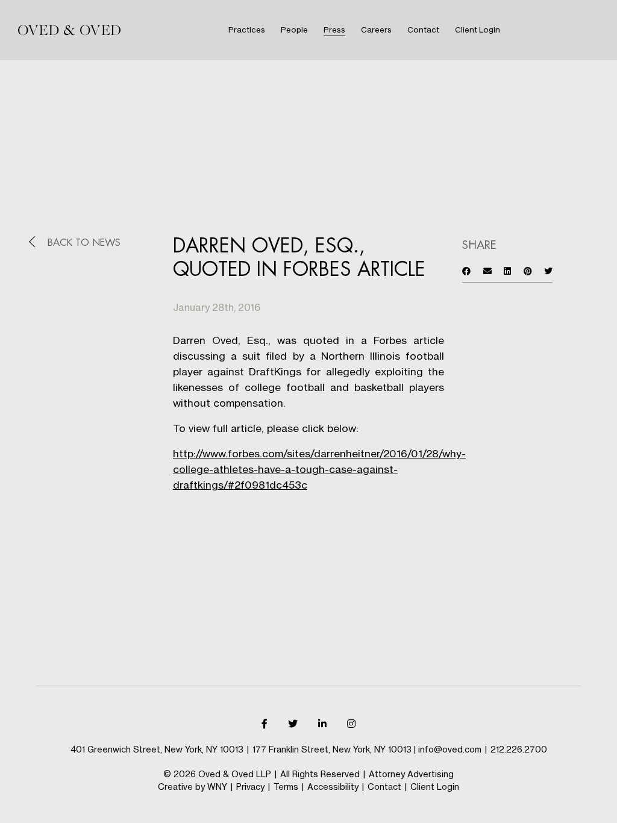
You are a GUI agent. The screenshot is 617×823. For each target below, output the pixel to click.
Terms (286, 786)
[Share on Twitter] (548, 270)
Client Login (434, 786)
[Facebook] (265, 723)
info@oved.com (449, 749)
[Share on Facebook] (466, 270)
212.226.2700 (518, 749)
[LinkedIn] (322, 723)
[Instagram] (351, 723)
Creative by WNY (192, 786)
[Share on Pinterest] (528, 270)
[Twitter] (293, 723)
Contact (384, 786)
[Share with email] (487, 270)
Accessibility (333, 786)
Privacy (250, 786)
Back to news (84, 243)
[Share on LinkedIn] (507, 270)
